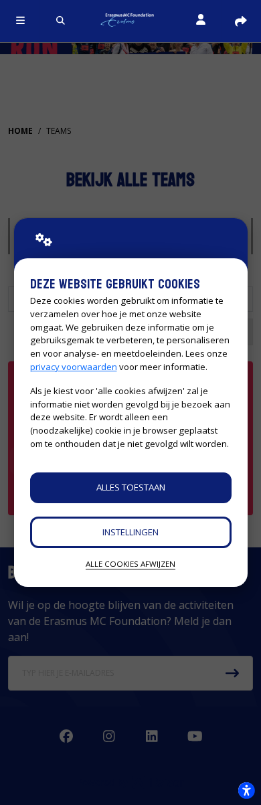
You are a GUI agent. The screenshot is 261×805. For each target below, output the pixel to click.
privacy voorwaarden (73, 367)
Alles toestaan (130, 487)
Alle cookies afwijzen (130, 564)
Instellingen (130, 532)
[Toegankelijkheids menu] (246, 790)
